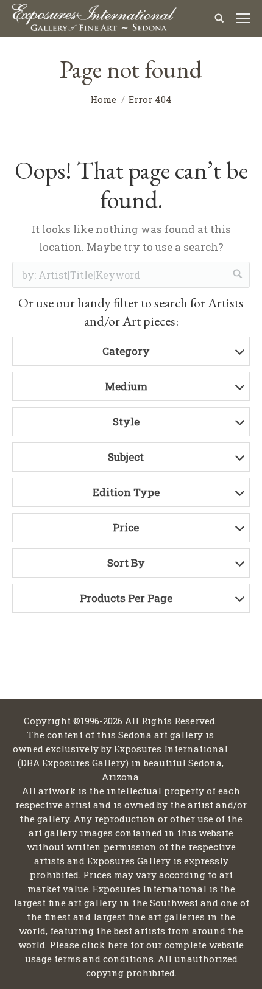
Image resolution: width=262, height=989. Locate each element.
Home (103, 99)
